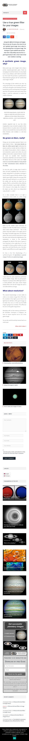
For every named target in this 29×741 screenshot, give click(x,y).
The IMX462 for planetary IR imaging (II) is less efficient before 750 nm (14, 720)
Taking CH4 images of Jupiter (11, 385)
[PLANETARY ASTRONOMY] (14, 4)
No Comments (12, 33)
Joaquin (4, 706)
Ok (14, 738)
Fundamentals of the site (9, 18)
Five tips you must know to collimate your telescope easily (13, 525)
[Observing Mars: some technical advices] (14, 354)
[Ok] (27, 734)
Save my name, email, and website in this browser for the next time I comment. (14, 452)
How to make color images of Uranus (12, 406)
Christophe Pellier (13, 29)
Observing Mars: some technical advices (13, 363)
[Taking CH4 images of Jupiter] (14, 375)
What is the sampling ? (10, 543)
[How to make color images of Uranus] (14, 397)
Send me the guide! (15, 674)
